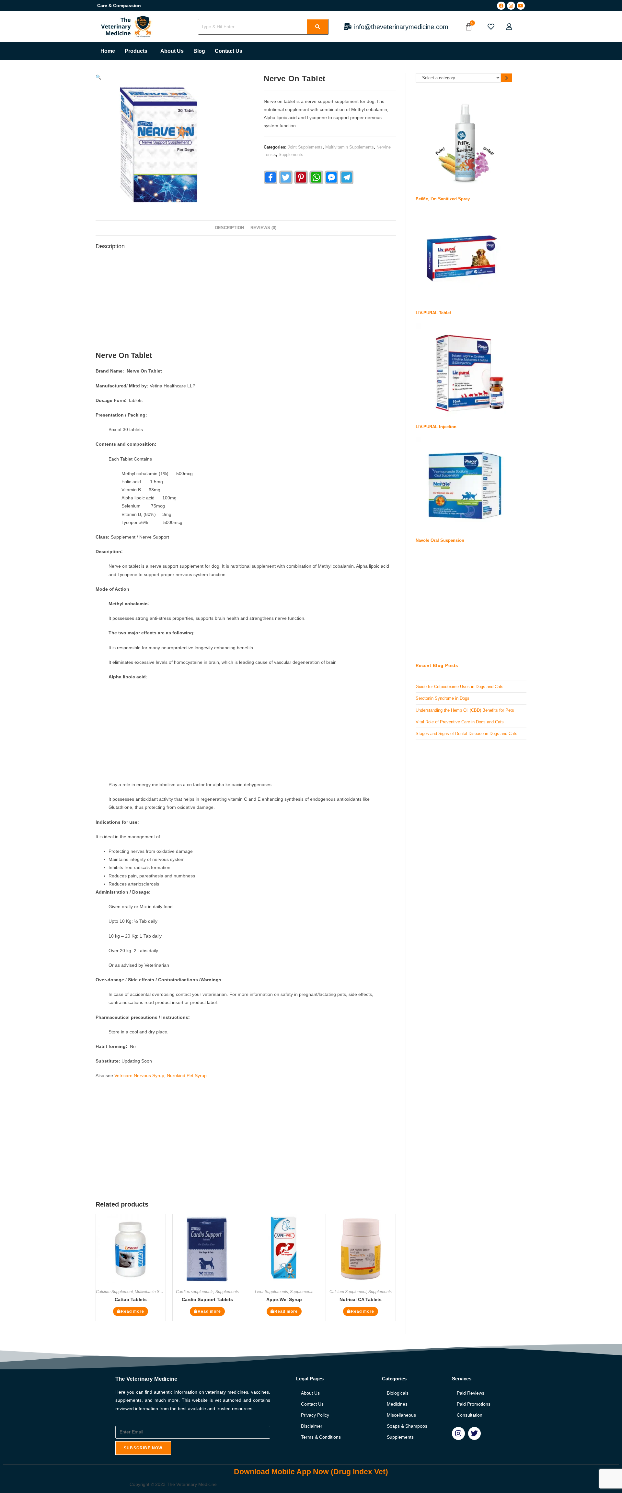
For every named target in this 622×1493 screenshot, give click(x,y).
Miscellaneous (401, 1415)
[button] (138, 51)
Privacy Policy (315, 1415)
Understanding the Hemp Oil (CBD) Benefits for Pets (465, 710)
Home (107, 51)
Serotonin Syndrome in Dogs (442, 698)
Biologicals (398, 1393)
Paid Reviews (470, 1393)
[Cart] (468, 27)
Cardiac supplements (194, 1291)
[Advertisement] (246, 302)
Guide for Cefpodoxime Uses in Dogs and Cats (459, 686)
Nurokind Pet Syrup (186, 1075)
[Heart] (491, 27)
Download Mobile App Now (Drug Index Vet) (311, 1471)
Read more (132, 1311)
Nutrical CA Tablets (361, 1299)
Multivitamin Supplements (349, 147)
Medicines (397, 1404)
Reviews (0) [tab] (263, 228)
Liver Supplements (271, 1291)
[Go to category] (506, 78)
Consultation (469, 1415)
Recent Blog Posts (437, 665)
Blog (199, 51)
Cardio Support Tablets (207, 1299)
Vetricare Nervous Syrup (139, 1075)
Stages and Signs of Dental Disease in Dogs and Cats (466, 733)
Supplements (291, 154)
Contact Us (228, 51)
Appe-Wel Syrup (284, 1299)
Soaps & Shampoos (407, 1426)
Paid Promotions (473, 1404)
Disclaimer (311, 1426)
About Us (172, 51)
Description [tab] (229, 228)
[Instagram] (511, 6)
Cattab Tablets (131, 1299)
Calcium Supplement (114, 1291)
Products (136, 51)
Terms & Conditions (321, 1437)
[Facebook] (501, 6)
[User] (509, 27)
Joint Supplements (305, 147)
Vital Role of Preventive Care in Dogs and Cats (460, 721)
